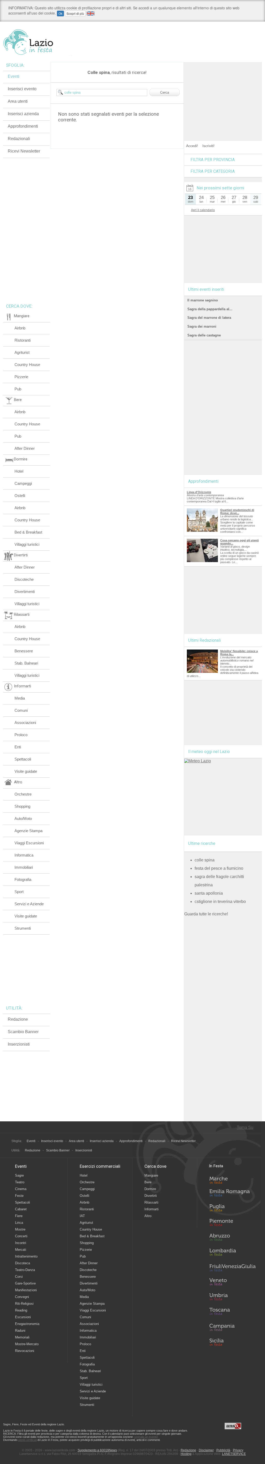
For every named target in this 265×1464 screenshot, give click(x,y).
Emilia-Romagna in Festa (232, 1194)
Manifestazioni (26, 1290)
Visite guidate (25, 771)
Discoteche (24, 579)
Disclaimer (206, 1450)
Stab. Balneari (26, 663)
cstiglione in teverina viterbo (220, 901)
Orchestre (23, 794)
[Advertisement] (223, 94)
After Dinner (24, 448)
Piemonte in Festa (232, 1224)
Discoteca (22, 1263)
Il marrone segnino (202, 300)
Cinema (20, 1189)
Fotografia (22, 879)
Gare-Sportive (25, 1283)
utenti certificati (27, 1439)
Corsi (19, 1277)
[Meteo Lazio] (197, 761)
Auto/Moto (23, 818)
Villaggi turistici (26, 544)
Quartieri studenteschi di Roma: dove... (237, 511)
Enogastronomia (27, 1324)
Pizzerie (21, 377)
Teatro (19, 1182)
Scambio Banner (23, 1032)
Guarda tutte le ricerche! (206, 914)
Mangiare (151, 1175)
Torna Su (245, 1127)
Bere (147, 1182)
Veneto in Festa (232, 1283)
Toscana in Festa (232, 1312)
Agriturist (22, 352)
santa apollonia (209, 893)
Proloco (20, 735)
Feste (19, 1196)
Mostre (20, 1229)
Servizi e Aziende (29, 904)
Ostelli (19, 495)
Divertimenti (24, 591)
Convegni (22, 1297)
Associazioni (25, 722)
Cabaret (21, 1209)
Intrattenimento (26, 1256)
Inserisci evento (22, 89)
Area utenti (18, 101)
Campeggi (23, 483)
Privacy (238, 1450)
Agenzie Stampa (28, 830)
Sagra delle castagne (204, 335)
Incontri (20, 1243)
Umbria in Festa (232, 1298)
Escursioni (23, 1317)
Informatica (23, 855)
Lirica (19, 1223)
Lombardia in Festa (232, 1253)
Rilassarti (151, 1202)
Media (19, 698)
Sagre (19, 1175)
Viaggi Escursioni (29, 843)
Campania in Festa (232, 1327)
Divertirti (150, 1196)
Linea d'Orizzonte (199, 492)
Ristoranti (22, 340)
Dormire (150, 1189)
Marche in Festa (232, 1179)
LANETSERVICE (234, 1454)
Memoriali (22, 1337)
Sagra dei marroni (201, 326)
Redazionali (19, 138)
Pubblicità (223, 1450)
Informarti (151, 1209)
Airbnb (19, 328)
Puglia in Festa (232, 1209)
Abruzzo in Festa (232, 1238)
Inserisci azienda (23, 114)
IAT (82, 1216)
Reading (21, 1310)
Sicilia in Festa (232, 1342)
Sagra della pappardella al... (209, 309)
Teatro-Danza (25, 1270)
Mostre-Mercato (27, 1344)
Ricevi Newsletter (24, 151)
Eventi (13, 76)
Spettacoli (22, 759)
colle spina (205, 860)
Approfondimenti (23, 126)
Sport (19, 891)
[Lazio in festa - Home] (37, 42)
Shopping (22, 806)
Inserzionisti (19, 1044)
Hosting (186, 1454)
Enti (17, 747)
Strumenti (22, 928)
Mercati (20, 1250)
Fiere (19, 1216)
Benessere (23, 651)
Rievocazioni (24, 1351)
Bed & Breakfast (28, 532)
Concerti (21, 1236)
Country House (27, 364)
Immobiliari (23, 867)
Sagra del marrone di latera (209, 318)
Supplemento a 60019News (97, 1450)
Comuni (21, 710)
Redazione (18, 1019)
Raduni (20, 1330)
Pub (17, 389)
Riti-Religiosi (24, 1304)
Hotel (18, 471)
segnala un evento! (146, 1436)
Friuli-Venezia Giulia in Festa (232, 1268)
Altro (147, 1216)
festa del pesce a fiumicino (219, 868)
